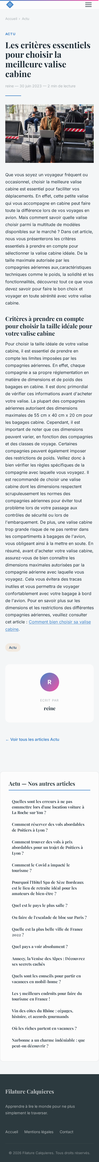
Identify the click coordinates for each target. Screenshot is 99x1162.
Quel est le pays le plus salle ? (39, 905)
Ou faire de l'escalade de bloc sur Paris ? (49, 917)
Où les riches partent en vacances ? (44, 1028)
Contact (66, 1131)
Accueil (11, 19)
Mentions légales (38, 1131)
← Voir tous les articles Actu (32, 739)
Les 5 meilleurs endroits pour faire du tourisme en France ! (47, 996)
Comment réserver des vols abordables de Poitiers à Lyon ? (48, 827)
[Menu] (88, 5)
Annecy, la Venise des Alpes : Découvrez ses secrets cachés (48, 961)
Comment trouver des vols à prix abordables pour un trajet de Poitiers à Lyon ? (47, 847)
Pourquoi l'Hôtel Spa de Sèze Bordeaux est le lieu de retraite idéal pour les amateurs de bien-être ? (48, 888)
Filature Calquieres (29, 1091)
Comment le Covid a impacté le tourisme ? (41, 867)
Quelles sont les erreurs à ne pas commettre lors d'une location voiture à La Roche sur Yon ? (48, 807)
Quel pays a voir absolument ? (40, 946)
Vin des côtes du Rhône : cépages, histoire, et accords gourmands (42, 1013)
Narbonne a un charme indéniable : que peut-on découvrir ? (48, 1042)
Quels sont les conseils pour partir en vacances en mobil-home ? (46, 978)
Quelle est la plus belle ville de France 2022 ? (47, 932)
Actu (25, 19)
